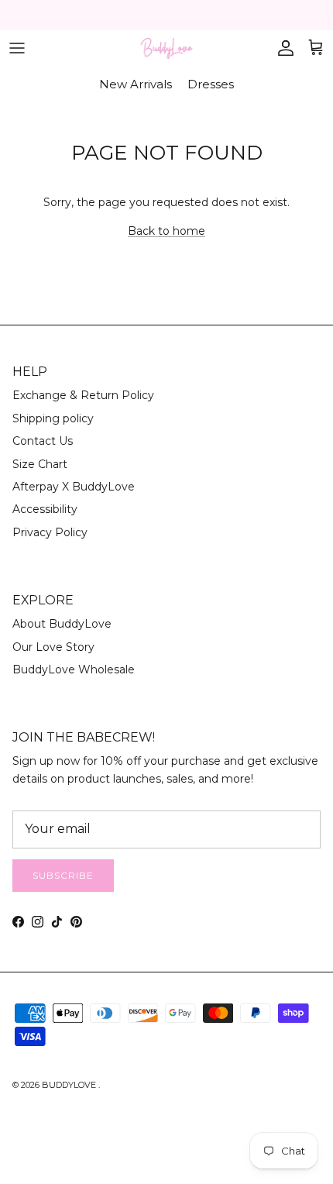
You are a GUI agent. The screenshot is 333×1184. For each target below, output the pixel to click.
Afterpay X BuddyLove (73, 487)
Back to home (166, 231)
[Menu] (17, 48)
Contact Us (42, 441)
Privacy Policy (50, 532)
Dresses (210, 84)
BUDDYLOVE (70, 1084)
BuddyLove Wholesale (73, 669)
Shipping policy (53, 418)
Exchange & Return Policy (83, 395)
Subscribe (63, 875)
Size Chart (39, 464)
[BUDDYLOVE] (166, 48)
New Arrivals (135, 84)
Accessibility (44, 509)
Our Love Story (53, 647)
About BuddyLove (62, 624)
